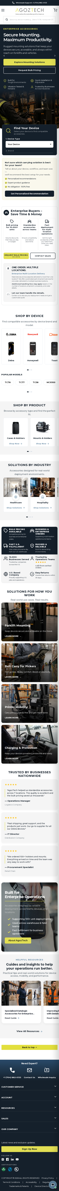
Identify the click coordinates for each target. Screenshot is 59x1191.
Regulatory (47, 1182)
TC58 (35, 382)
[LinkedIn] (12, 1159)
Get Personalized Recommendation (29, 193)
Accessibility (31, 1182)
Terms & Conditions (11, 1182)
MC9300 (51, 382)
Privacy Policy (48, 1178)
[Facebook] (7, 1159)
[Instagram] (2, 1159)
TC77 (22, 382)
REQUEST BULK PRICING (16, 256)
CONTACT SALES (43, 256)
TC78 (8, 382)
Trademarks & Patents (19, 1186)
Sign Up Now (29, 1149)
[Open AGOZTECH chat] (53, 1185)
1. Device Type (13, 139)
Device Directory (42, 1186)
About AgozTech (18, 940)
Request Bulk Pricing (29, 70)
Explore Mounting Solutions (29, 62)
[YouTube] (17, 1159)
